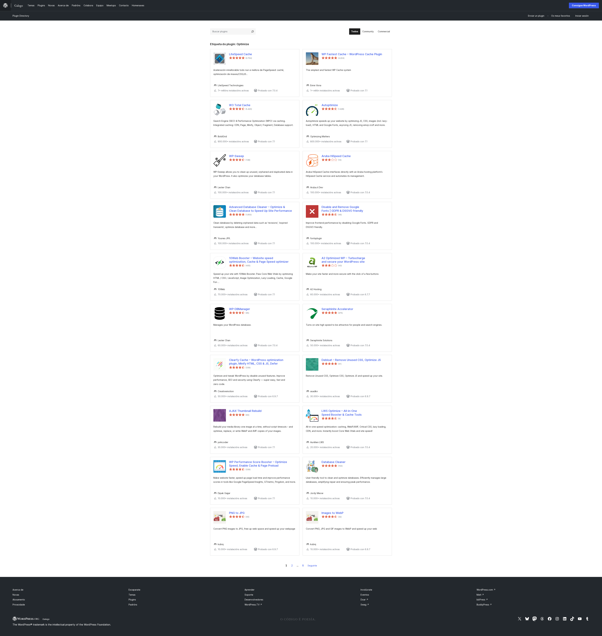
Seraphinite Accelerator (337, 309)
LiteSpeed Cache (240, 54)
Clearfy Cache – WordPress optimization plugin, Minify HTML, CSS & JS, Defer (256, 361)
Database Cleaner (334, 462)
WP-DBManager (239, 309)
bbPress (482, 599)
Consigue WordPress (584, 5)
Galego (46, 619)
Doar (364, 599)
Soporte (249, 594)
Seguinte (312, 565)
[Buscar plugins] (252, 31)
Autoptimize (330, 105)
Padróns (133, 604)
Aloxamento (19, 599)
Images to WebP (332, 513)
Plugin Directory (21, 15)
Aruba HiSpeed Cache (336, 156)
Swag (365, 604)
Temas (132, 594)
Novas (16, 594)
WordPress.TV (253, 604)
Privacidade (19, 604)
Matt (480, 594)
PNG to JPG (237, 513)
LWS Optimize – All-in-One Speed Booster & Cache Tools (342, 412)
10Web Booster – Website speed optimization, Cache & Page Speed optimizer (259, 259)
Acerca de (18, 589)
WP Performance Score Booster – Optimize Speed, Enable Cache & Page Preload (258, 463)
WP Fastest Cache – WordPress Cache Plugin (352, 54)
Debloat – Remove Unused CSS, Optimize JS (351, 360)
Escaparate (134, 589)
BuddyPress (484, 604)
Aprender (249, 589)
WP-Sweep (236, 156)
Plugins (132, 599)
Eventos (365, 594)
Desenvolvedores (254, 599)
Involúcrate (366, 589)
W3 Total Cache (239, 105)
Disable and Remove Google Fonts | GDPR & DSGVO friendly (342, 208)
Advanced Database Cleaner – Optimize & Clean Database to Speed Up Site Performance (260, 208)
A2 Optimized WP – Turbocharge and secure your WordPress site (343, 259)
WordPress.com (486, 589)
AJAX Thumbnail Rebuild (245, 411)
